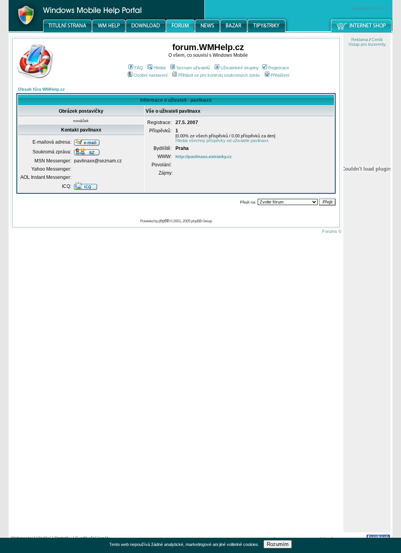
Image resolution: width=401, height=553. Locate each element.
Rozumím (278, 544)
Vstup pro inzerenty (367, 44)
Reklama (359, 39)
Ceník (377, 39)
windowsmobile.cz (369, 8)
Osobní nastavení (151, 75)
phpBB (164, 220)
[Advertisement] (366, 408)
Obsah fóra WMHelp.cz (41, 89)
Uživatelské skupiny (239, 67)
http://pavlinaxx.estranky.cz (203, 156)
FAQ (138, 67)
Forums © (331, 231)
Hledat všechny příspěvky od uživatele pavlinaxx (222, 140)
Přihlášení (280, 75)
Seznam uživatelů (193, 67)
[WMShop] (361, 31)
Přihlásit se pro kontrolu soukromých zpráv (219, 75)
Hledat (160, 67)
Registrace (278, 67)
